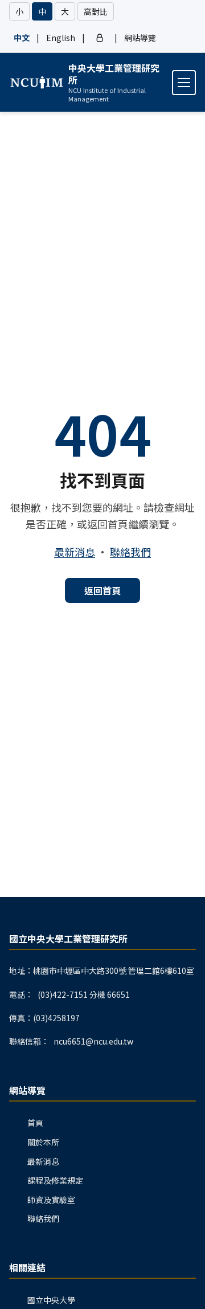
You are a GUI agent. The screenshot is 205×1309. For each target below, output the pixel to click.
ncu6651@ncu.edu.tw (93, 1041)
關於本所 (43, 1142)
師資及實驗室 (51, 1199)
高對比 (96, 11)
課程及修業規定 (55, 1180)
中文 (22, 37)
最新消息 (74, 551)
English (60, 37)
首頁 (35, 1122)
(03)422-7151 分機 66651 (84, 994)
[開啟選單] (184, 82)
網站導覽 (140, 37)
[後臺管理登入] (99, 37)
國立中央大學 (51, 1300)
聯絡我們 (130, 551)
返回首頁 (102, 590)
